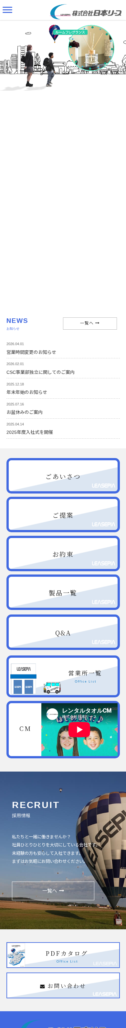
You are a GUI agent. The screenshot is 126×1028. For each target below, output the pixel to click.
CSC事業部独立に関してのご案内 (40, 372)
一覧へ (87, 323)
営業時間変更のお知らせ (31, 352)
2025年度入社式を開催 (29, 432)
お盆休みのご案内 (24, 412)
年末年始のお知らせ (26, 392)
